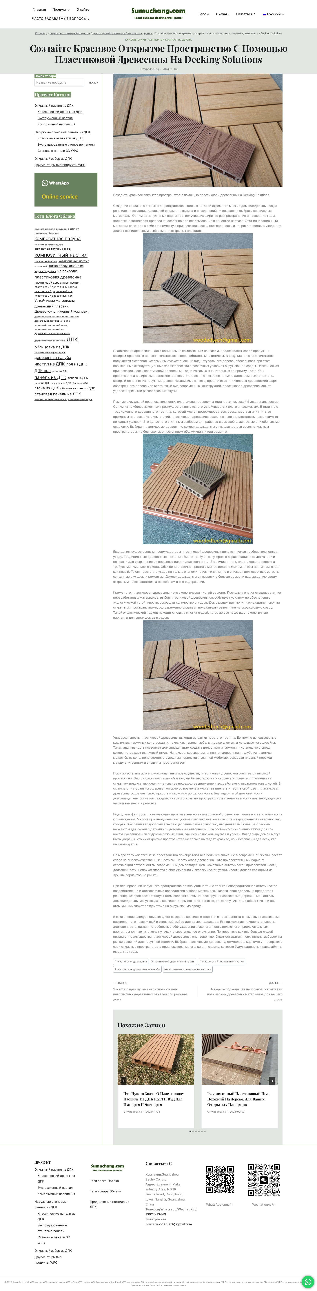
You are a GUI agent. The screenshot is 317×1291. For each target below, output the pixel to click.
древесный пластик (51, 306)
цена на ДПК (42, 383)
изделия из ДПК (61, 383)
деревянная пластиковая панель (52, 333)
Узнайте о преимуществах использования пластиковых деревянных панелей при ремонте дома (150, 991)
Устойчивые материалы (54, 300)
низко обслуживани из (66, 266)
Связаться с (245, 14)
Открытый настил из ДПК (54, 105)
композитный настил (61, 255)
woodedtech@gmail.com (173, 1224)
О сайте (82, 9)
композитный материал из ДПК (49, 352)
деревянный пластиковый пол (49, 329)
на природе (67, 271)
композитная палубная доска (48, 244)
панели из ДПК (78, 378)
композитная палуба (57, 238)
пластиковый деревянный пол (53, 291)
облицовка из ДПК (52, 347)
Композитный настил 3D (56, 124)
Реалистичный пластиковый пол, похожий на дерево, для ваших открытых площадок (238, 1099)
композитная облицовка (46, 233)
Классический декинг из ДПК (60, 112)
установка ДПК (59, 371)
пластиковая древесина (131, 961)
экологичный (41, 266)
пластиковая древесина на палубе (137, 969)
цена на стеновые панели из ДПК (50, 400)
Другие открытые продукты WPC (59, 165)
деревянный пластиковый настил (52, 321)
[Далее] (272, 1081)
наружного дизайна (45, 271)
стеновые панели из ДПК (80, 399)
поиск (94, 82)
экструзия (73, 228)
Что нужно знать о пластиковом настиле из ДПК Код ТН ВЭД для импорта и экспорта (154, 1099)
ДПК (72, 339)
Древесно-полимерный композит (61, 312)
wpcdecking (151, 69)
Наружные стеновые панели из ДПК (62, 132)
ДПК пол (42, 370)
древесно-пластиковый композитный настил (56, 316)
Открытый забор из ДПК (53, 158)
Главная (39, 9)
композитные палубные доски (52, 248)
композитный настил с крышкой (50, 229)
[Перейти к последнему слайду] (123, 1081)
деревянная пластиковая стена (49, 341)
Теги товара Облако (105, 1191)
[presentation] (156, 1059)
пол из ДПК (76, 364)
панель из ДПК (50, 377)
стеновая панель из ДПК (57, 394)
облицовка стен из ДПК (77, 388)
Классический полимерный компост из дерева (158, 39)
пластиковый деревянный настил (173, 961)
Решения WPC (80, 383)
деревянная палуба (52, 357)
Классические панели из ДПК (60, 138)
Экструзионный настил (55, 118)
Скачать (222, 14)
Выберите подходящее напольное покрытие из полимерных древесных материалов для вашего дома (245, 991)
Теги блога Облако (104, 1181)
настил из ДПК (49, 364)
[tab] (190, 1131)
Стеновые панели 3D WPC (58, 151)
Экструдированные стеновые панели (66, 144)
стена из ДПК (46, 388)
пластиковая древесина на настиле (188, 969)
